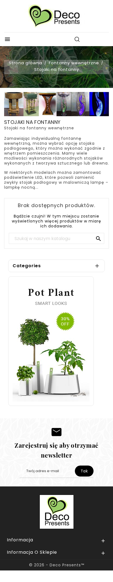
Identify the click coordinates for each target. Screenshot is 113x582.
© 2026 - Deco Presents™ (56, 565)
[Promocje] (51, 340)
